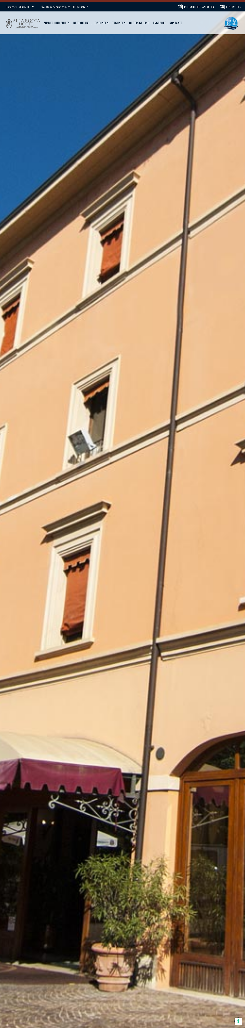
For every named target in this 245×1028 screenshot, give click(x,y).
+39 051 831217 (79, 7)
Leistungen (101, 22)
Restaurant (81, 22)
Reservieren (233, 7)
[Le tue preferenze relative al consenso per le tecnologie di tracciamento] (238, 1021)
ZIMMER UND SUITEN (57, 22)
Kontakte (175, 22)
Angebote (159, 22)
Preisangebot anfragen (199, 7)
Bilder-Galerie (139, 22)
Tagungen (119, 22)
